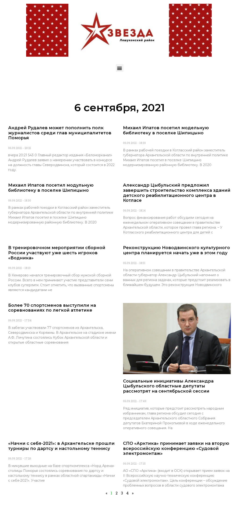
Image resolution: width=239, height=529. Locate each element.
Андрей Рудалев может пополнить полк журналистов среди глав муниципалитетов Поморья (59, 132)
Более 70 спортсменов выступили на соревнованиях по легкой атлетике (52, 308)
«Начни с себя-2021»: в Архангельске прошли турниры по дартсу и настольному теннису (61, 446)
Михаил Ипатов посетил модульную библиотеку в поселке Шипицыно (51, 188)
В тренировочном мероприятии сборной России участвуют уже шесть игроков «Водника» (56, 252)
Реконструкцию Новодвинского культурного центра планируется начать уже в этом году (176, 250)
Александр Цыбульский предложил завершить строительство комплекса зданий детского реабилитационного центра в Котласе (176, 193)
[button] (119, 68)
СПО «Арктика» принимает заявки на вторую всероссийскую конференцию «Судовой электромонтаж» (176, 448)
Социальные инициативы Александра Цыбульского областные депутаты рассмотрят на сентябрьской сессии (168, 386)
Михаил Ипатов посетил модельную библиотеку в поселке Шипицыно (166, 130)
